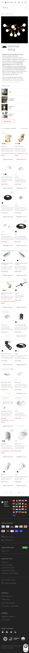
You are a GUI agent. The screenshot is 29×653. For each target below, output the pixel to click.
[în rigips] (16, 174)
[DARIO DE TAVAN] (21, 138)
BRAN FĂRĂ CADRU (6, 382)
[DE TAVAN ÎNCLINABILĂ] (21, 316)
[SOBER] (21, 345)
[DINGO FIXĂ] (21, 374)
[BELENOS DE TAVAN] (7, 345)
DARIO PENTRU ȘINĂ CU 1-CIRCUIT (7, 294)
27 (18, 492)
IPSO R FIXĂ (4, 325)
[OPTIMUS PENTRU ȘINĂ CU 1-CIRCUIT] (21, 255)
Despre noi (4, 562)
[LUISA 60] (21, 284)
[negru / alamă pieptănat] (19, 143)
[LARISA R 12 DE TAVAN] (7, 169)
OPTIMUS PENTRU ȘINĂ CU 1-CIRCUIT (21, 264)
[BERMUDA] (7, 197)
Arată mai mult (7, 121)
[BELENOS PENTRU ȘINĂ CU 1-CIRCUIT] (7, 255)
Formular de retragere (8, 570)
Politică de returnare (7, 567)
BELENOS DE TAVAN (6, 353)
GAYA (16, 474)
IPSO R (16, 411)
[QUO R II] (7, 226)
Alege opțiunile (8, 159)
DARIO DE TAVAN (19, 146)
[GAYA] (21, 466)
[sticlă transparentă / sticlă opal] (16, 441)
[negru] (5, 174)
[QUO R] (21, 197)
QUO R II (3, 234)
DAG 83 (16, 177)
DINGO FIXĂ (18, 382)
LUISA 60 (17, 293)
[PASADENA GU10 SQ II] (7, 403)
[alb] (2, 174)
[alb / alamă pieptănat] (17, 143)
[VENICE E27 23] (21, 435)
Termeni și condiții (6, 565)
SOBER (16, 353)
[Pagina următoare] (22, 492)
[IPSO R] (21, 403)
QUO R (16, 205)
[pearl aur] (4, 174)
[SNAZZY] (7, 466)
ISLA (16, 234)
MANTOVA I (4, 146)
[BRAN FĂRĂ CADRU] (7, 374)
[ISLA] (21, 226)
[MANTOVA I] (7, 138)
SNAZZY (3, 474)
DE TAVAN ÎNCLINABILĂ (20, 325)
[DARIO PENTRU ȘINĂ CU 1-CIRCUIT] (7, 284)
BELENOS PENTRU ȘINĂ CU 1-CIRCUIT (7, 264)
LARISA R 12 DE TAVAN (6, 177)
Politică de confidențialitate (9, 573)
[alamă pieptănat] (2, 143)
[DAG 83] (21, 169)
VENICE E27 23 (18, 443)
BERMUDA (3, 205)
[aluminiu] (5, 143)
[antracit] (4, 441)
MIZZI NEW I (4, 443)
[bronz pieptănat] (4, 143)
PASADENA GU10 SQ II (6, 411)
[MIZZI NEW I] (7, 435)
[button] (3, 2)
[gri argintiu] (2, 441)
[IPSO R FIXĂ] (7, 316)
